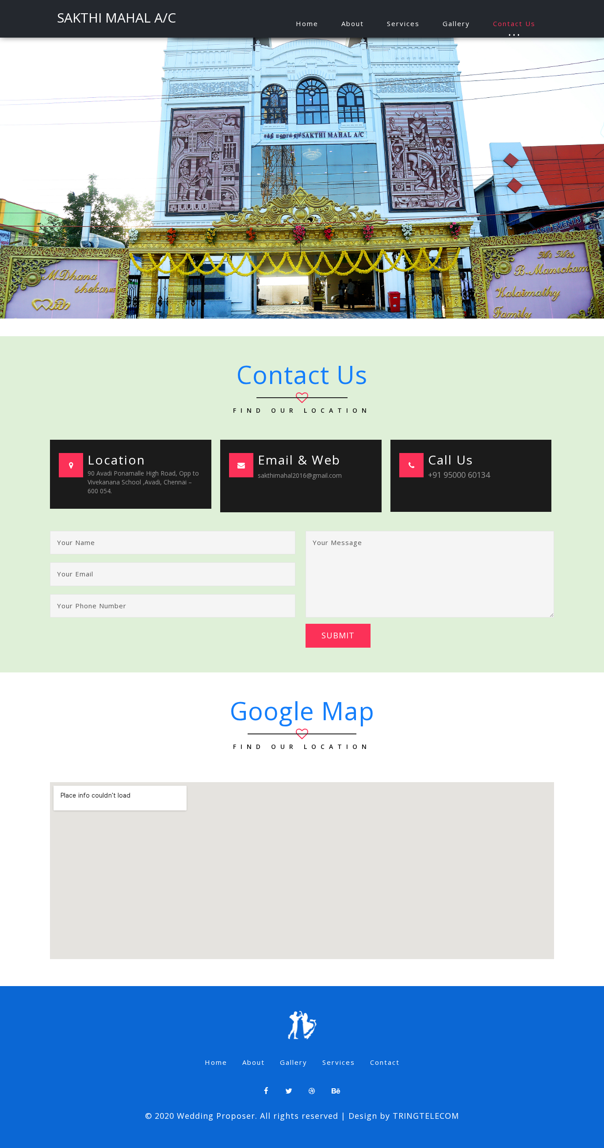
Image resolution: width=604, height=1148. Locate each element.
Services (403, 23)
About (352, 23)
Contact (385, 1062)
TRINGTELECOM (426, 1115)
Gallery (456, 23)
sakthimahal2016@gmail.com (300, 475)
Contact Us (514, 23)
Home (307, 23)
